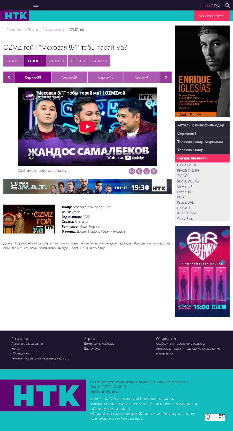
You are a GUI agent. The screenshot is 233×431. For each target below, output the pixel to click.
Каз (207, 5)
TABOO (182, 175)
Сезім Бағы (185, 218)
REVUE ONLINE (188, 170)
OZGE (181, 197)
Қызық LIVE (185, 202)
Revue (15, 348)
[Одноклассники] (139, 171)
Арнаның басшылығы (27, 343)
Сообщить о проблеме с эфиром (42, 170)
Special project (211, 15)
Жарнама (90, 338)
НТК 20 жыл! (186, 165)
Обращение (20, 353)
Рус (217, 5)
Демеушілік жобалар (99, 343)
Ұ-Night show (186, 213)
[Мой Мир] (146, 171)
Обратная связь (167, 338)
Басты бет (14, 29)
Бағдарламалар (54, 29)
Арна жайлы (20, 338)
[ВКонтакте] (132, 171)
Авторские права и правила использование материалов (188, 350)
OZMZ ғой (76, 29)
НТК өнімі (32, 29)
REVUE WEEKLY (188, 181)
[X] (154, 171)
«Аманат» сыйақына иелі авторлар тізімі (40, 358)
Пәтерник (184, 192)
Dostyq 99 (184, 207)
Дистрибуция (93, 348)
